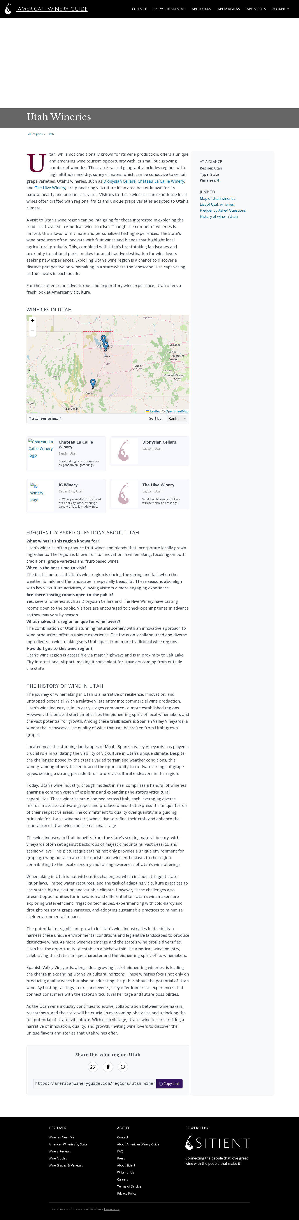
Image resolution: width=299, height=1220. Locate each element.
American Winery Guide (52, 9)
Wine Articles (256, 9)
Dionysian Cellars (119, 181)
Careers (122, 1179)
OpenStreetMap (176, 411)
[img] (107, 364)
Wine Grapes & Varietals (66, 1165)
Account (279, 9)
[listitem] (66, 455)
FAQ (120, 1151)
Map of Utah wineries (217, 198)
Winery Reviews (229, 9)
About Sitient (126, 1165)
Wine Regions (201, 9)
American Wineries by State (68, 1144)
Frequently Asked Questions (223, 210)
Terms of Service (129, 1186)
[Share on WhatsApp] (123, 1067)
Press (121, 1158)
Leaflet (154, 411)
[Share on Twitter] (93, 1067)
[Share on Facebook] (108, 1067)
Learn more (112, 1209)
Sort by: (155, 418)
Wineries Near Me (61, 1137)
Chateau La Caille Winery (161, 181)
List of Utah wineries (217, 204)
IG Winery (68, 484)
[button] (105, 345)
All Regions (35, 134)
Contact (122, 1137)
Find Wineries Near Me (169, 9)
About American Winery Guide (138, 1144)
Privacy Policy (126, 1193)
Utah (51, 134)
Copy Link (171, 1083)
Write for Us (125, 1172)
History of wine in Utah (219, 216)
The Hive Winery (50, 187)
